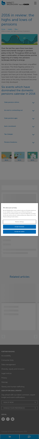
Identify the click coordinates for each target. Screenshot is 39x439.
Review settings (19, 221)
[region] (19, 219)
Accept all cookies (19, 231)
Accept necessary (19, 226)
